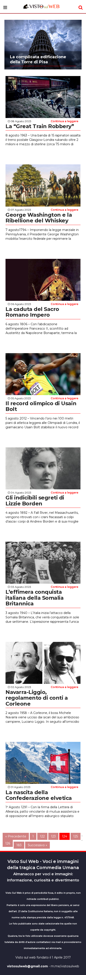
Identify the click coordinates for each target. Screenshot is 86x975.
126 (7, 843)
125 (75, 836)
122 (42, 836)
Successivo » (37, 845)
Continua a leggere (64, 121)
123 (53, 836)
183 (19, 845)
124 (64, 836)
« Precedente (15, 836)
